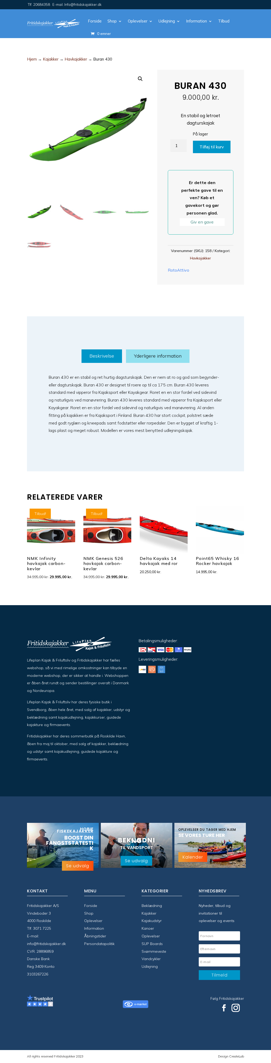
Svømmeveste (154, 951)
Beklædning (152, 905)
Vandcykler (151, 958)
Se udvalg (77, 866)
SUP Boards (152, 943)
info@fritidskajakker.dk (46, 943)
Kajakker (50, 59)
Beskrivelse (101, 356)
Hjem (32, 59)
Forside (95, 21)
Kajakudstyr (152, 920)
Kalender (193, 857)
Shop (112, 21)
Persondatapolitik (99, 943)
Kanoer (148, 928)
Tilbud (223, 21)
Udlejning (167, 21)
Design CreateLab (231, 1056)
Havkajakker (76, 59)
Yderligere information (158, 356)
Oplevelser (137, 21)
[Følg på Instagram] (236, 1008)
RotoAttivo (178, 270)
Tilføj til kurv (212, 146)
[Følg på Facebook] (224, 1008)
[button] (140, 79)
